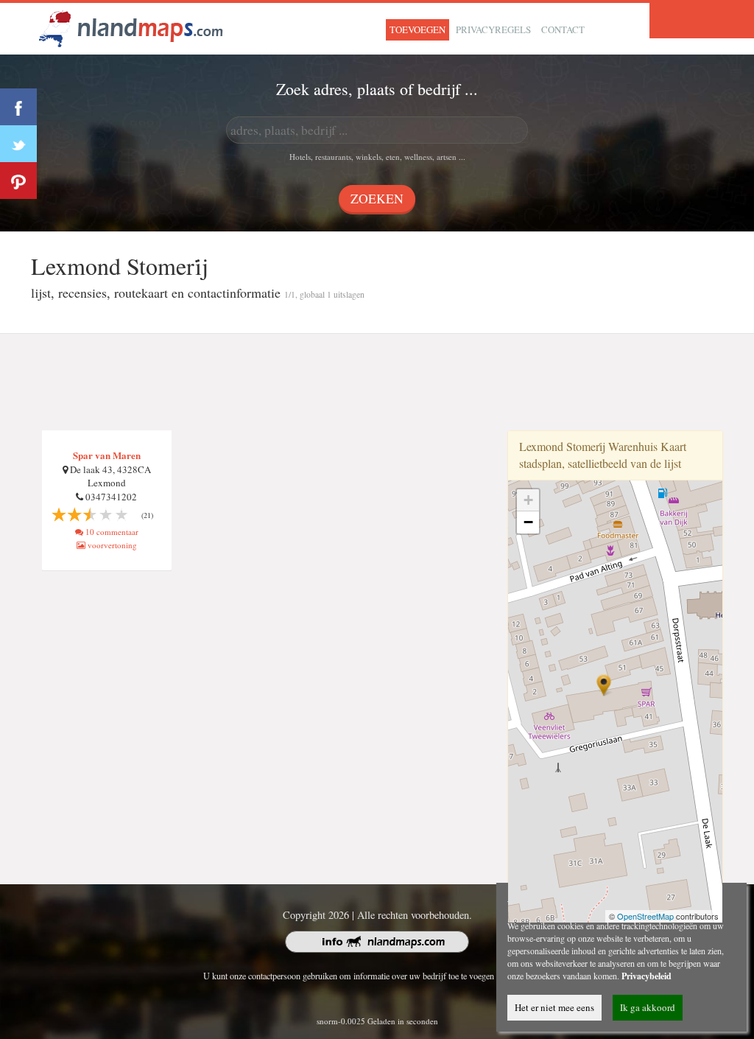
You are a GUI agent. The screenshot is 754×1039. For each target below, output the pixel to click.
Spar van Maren (107, 455)
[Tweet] (18, 143)
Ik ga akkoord (647, 1007)
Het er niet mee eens (554, 1007)
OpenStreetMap (645, 916)
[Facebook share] (18, 106)
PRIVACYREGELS (493, 29)
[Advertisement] (377, 382)
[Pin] (18, 180)
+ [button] (528, 500)
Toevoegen (417, 29)
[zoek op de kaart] (131, 27)
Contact (563, 29)
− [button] (528, 522)
